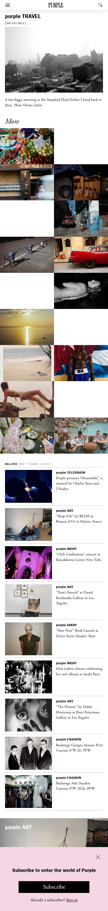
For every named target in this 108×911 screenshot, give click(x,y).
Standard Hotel (58, 99)
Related (11, 464)
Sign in (72, 900)
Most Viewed (28, 464)
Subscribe (54, 887)
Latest (45, 464)
